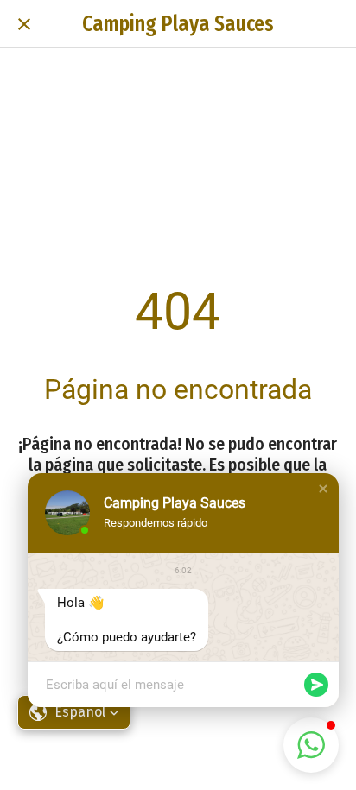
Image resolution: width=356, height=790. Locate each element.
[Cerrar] (24, 24)
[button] (323, 488)
